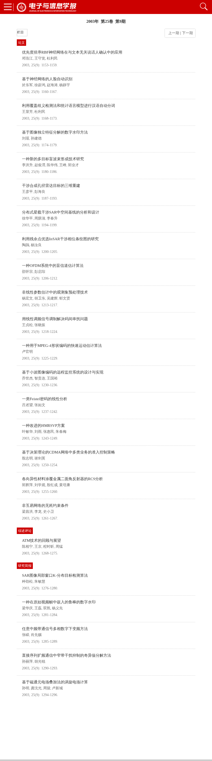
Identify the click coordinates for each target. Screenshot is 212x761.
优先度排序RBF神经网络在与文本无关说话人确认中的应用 (72, 52)
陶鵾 (25, 245)
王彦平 (27, 192)
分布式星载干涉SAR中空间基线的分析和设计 (60, 212)
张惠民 (48, 432)
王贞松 (27, 325)
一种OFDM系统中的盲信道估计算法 (53, 266)
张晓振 (39, 325)
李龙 (38, 512)
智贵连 (39, 378)
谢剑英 (39, 458)
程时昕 (48, 546)
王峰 (62, 165)
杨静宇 (64, 85)
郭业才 (73, 165)
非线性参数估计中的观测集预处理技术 (55, 292)
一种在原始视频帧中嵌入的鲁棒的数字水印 (59, 602)
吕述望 (27, 405)
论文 (21, 43)
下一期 (188, 33)
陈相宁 (27, 546)
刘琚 (25, 138)
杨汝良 (36, 245)
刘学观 (39, 485)
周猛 (59, 546)
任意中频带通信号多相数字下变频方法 (55, 629)
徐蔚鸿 (39, 85)
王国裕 (52, 378)
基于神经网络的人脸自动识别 (47, 79)
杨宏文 (27, 298)
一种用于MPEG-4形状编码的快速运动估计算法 (62, 345)
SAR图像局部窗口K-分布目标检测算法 (55, 575)
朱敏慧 (39, 581)
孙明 (25, 688)
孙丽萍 (27, 661)
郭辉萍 (27, 485)
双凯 (46, 608)
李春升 (52, 218)
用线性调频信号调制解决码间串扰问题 (55, 319)
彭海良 (39, 192)
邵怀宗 (27, 272)
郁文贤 (64, 298)
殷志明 (27, 458)
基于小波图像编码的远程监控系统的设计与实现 (62, 372)
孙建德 (36, 138)
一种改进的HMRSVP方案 (43, 425)
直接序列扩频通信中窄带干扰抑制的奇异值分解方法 (66, 655)
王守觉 (39, 58)
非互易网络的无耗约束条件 (45, 505)
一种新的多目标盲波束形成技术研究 (53, 159)
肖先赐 (36, 635)
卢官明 (27, 352)
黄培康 (64, 485)
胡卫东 (39, 298)
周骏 (46, 688)
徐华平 (27, 218)
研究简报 (25, 566)
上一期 (172, 33)
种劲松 (27, 581)
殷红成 (52, 485)
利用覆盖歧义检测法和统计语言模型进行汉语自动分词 (68, 106)
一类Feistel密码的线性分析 (44, 399)
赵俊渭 (39, 165)
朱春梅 (61, 432)
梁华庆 (27, 608)
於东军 (27, 85)
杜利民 (52, 58)
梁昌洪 (27, 512)
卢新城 (57, 688)
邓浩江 (27, 58)
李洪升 (27, 165)
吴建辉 (52, 298)
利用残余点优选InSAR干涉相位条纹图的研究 (60, 239)
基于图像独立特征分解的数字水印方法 (55, 132)
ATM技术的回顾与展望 (41, 540)
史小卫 (48, 512)
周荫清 (39, 218)
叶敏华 (27, 432)
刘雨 (38, 432)
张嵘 (25, 635)
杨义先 (57, 608)
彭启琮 (39, 272)
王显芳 (27, 112)
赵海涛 (52, 85)
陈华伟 (52, 165)
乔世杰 (27, 378)
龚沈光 (36, 688)
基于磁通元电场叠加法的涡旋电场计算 (55, 682)
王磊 (38, 608)
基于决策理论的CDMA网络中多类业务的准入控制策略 (68, 452)
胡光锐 (39, 661)
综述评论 (25, 531)
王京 (38, 546)
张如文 (39, 405)
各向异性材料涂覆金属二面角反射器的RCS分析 (62, 479)
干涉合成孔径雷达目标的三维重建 (51, 186)
